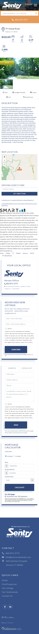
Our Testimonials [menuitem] (10, 592)
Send (16, 425)
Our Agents (15, 288)
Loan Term (8, 451)
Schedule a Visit (27, 368)
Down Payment (10, 469)
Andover (25, 253)
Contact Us (7, 288)
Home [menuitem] (5, 580)
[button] (36, 13)
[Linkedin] (10, 607)
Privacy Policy (28, 342)
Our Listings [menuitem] (7, 588)
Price (6, 462)
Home (2, 253)
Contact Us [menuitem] (7, 596)
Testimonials (28, 4)
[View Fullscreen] (4, 164)
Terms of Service (19, 432)
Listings (8, 253)
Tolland (18, 253)
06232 (32, 253)
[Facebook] (5, 607)
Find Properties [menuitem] (9, 584)
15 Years (18, 456)
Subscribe (16, 349)
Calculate (19, 487)
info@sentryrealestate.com (18, 557)
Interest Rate (9, 477)
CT (13, 253)
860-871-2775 (20, 20)
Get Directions (19, 193)
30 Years (9, 456)
